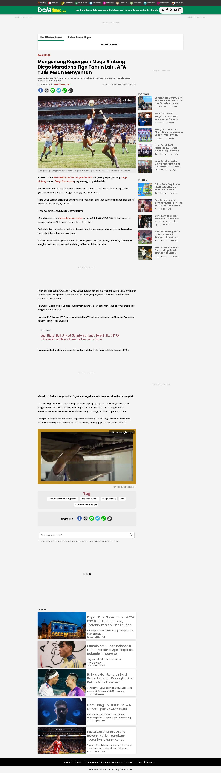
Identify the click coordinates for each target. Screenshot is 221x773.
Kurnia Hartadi (45, 84)
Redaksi (68, 762)
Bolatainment (116, 10)
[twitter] (47, 91)
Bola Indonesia (100, 10)
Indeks (154, 10)
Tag (87, 493)
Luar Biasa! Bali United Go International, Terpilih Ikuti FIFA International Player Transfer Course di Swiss (80, 337)
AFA (90, 177)
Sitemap (150, 762)
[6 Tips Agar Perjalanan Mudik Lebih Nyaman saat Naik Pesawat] (145, 195)
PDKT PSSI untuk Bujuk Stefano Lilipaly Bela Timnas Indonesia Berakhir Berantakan (167, 250)
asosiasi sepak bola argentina (62, 498)
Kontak (78, 762)
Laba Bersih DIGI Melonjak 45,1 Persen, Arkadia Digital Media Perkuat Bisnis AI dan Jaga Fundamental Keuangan (167, 148)
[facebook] (41, 91)
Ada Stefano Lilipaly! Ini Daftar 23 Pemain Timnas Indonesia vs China (168, 234)
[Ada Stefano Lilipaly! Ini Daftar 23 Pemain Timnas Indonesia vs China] (145, 242)
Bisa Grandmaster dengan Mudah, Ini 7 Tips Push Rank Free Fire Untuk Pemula (169, 203)
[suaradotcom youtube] (175, 10)
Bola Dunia (86, 10)
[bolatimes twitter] (171, 10)
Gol (148, 10)
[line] (53, 91)
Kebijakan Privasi (134, 762)
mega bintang (109, 498)
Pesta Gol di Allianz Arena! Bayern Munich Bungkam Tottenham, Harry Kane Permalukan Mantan (106, 736)
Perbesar (129, 100)
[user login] (163, 11)
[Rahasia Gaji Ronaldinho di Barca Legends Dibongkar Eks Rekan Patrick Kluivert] (62, 695)
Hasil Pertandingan (51, 37)
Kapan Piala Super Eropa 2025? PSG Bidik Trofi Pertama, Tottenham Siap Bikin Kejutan (111, 621)
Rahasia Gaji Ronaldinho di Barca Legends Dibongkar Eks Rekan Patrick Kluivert (110, 678)
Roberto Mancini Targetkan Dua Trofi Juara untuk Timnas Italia (166, 116)
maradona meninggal (86, 504)
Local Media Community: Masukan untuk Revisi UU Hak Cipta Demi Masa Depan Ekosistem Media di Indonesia (168, 100)
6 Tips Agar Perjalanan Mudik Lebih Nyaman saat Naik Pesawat (167, 187)
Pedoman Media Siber (112, 762)
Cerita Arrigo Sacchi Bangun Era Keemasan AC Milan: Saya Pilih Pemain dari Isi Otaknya (168, 219)
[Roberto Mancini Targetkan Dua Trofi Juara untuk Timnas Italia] (145, 124)
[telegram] (59, 91)
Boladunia (44, 55)
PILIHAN (142, 180)
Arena (128, 10)
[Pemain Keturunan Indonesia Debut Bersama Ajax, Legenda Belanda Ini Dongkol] (62, 666)
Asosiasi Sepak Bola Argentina (70, 177)
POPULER (143, 94)
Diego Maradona (64, 181)
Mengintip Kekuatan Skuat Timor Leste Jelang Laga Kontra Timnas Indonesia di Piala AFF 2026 (169, 132)
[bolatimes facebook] (167, 10)
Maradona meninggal (71, 217)
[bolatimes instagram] (180, 10)
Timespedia (139, 10)
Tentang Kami (91, 762)
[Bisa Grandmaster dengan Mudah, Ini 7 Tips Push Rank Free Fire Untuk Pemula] (145, 211)
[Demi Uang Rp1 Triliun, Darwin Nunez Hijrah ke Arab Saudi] (62, 724)
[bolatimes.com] (52, 11)
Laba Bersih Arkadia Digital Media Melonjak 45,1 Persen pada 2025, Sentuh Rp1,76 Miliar (167, 164)
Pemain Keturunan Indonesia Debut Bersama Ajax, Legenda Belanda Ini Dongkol (110, 650)
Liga (77, 10)
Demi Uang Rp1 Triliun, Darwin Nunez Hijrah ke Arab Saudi (109, 707)
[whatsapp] (65, 91)
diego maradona (89, 498)
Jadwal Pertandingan (80, 37)
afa (122, 498)
